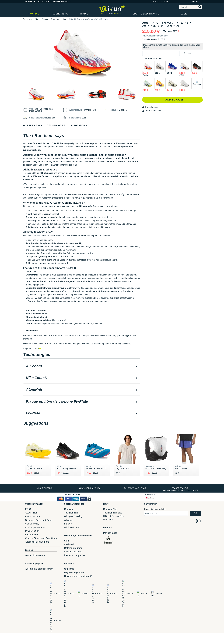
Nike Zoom (52, 343)
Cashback (69, 544)
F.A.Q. (28, 509)
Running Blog (110, 509)
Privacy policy (32, 531)
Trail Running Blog (112, 512)
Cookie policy (32, 523)
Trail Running (59, 14)
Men (37, 19)
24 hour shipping (44, 488)
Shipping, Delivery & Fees (38, 520)
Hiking (84, 14)
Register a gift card (74, 572)
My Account (161, 2)
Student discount (73, 551)
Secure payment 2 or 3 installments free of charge (180, 489)
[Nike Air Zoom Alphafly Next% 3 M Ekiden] (147, 66)
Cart (197, 2)
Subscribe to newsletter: (155, 509)
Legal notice (31, 534)
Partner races (110, 533)
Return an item (32, 516)
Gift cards (69, 569)
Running (34, 14)
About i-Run (31, 512)
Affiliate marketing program (39, 569)
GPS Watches (71, 527)
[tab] (81, 366)
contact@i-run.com (35, 555)
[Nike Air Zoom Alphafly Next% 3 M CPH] (184, 66)
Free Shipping (63, 2)
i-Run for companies (74, 555)
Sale (184, 14)
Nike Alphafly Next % (56, 335)
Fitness (68, 523)
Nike (64, 19)
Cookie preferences (35, 527)
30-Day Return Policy (37, 2)
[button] (161, 53)
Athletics (68, 520)
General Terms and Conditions (41, 538)
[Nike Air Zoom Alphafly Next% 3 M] (160, 66)
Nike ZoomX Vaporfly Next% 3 (118, 194)
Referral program (73, 548)
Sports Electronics (146, 14)
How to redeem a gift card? (78, 576)
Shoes (45, 19)
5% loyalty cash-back (135, 488)
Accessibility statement (37, 542)
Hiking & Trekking (73, 516)
